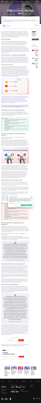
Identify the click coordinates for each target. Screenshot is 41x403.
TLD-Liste (9, 381)
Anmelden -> (21, 356)
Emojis (37, 46)
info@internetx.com (5, 393)
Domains (12, 1)
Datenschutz (23, 381)
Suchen (20, 340)
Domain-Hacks (34, 45)
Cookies (31, 381)
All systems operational (25, 391)
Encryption (22, 1)
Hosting (16, 1)
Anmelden (34, 39)
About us (2, 381)
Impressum (38, 381)
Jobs (16, 381)
